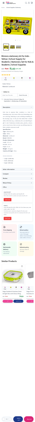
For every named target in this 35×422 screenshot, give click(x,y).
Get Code (7, 199)
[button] (6, 47)
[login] (29, 3)
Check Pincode (23, 95)
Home (2, 7)
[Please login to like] (22, 266)
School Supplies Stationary (13, 7)
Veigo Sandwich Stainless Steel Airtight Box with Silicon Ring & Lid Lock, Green (12, 293)
